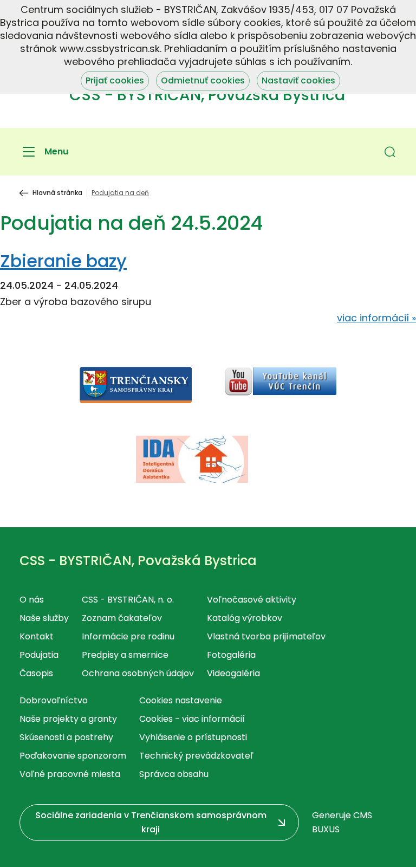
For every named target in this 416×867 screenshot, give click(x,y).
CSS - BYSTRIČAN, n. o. (128, 599)
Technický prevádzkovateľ (196, 755)
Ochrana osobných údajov (138, 673)
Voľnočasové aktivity (251, 599)
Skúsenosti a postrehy (66, 737)
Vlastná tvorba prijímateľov (266, 636)
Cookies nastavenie (180, 700)
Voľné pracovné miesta (70, 774)
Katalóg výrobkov (244, 618)
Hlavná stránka (57, 193)
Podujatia (39, 655)
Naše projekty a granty (68, 719)
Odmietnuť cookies (203, 80)
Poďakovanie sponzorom (73, 755)
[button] (390, 151)
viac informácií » (376, 318)
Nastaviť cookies (298, 80)
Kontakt (37, 636)
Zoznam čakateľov (122, 618)
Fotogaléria (231, 655)
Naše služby (44, 618)
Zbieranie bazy (63, 261)
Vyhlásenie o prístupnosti (193, 737)
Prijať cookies (115, 80)
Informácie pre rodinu (128, 636)
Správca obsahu (174, 774)
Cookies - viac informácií (192, 719)
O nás (32, 599)
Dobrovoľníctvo (54, 700)
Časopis (36, 673)
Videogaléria (233, 673)
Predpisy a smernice (125, 655)
